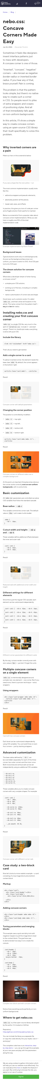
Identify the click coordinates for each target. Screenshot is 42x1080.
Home (5, 12)
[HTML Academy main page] (5, 3)
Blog (35, 3)
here (18, 1068)
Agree (21, 1076)
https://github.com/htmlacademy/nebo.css (18, 1032)
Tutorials (26, 3)
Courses (17, 3)
